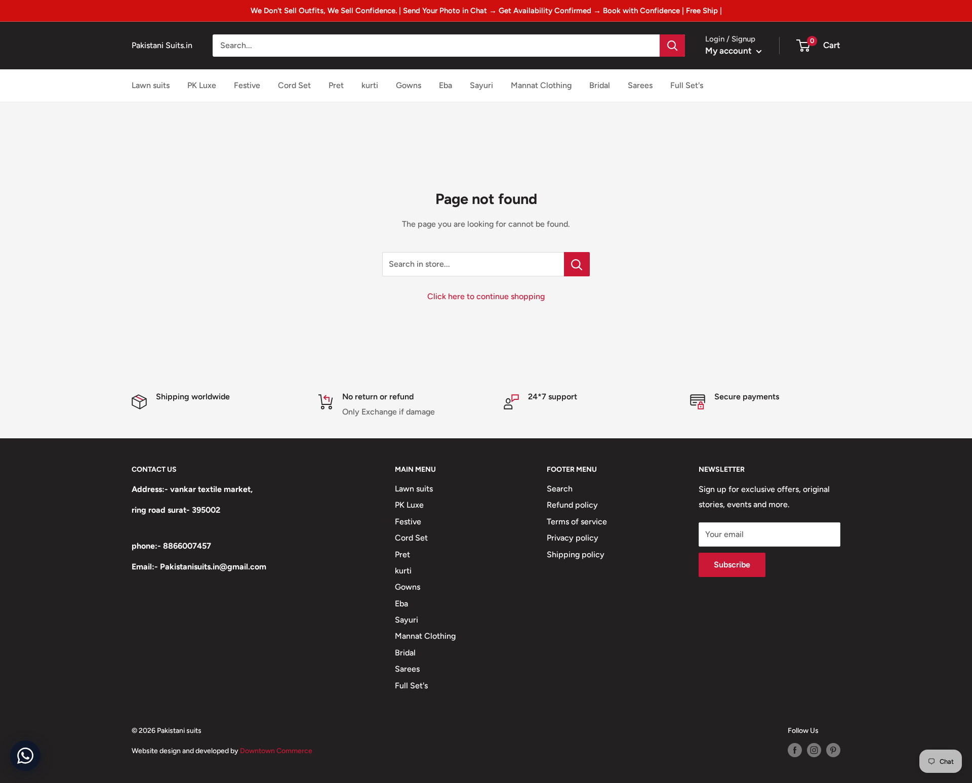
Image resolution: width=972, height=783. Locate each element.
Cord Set (294, 85)
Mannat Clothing (541, 85)
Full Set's (686, 85)
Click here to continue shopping (486, 296)
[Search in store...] (577, 264)
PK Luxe (201, 85)
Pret (336, 85)
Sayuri (481, 85)
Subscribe (732, 564)
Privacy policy (572, 538)
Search (560, 488)
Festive (247, 85)
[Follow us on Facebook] (795, 750)
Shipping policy (575, 554)
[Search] (672, 45)
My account (729, 51)
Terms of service (577, 521)
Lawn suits (151, 85)
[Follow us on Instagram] (814, 750)
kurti (369, 85)
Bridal (599, 85)
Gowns (408, 85)
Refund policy (572, 505)
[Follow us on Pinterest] (833, 750)
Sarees (640, 85)
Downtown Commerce (276, 751)
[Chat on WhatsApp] (25, 755)
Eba (445, 85)
